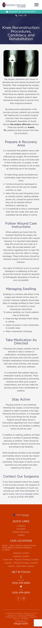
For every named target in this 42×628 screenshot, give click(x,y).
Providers (21, 529)
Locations (21, 526)
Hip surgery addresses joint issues (19, 79)
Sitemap (25, 619)
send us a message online (27, 494)
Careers (21, 535)
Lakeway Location (21, 553)
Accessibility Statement (16, 617)
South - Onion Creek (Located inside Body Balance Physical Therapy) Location (19, 547)
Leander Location (21, 556)
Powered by (21, 621)
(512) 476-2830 (21, 583)
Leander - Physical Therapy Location (21, 563)
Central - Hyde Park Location (21, 566)
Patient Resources (21, 532)
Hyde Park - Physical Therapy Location (21, 559)
